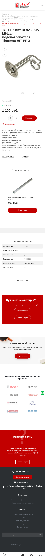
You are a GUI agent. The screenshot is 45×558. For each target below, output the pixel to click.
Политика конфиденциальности (22, 500)
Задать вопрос (22, 318)
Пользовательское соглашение (22, 503)
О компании (22, 495)
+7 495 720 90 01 (22, 472)
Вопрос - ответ (22, 527)
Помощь (22, 509)
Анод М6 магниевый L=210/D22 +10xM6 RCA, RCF (21, 198)
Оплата (22, 517)
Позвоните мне (22, 310)
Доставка (25, 156)
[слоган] (22, 5)
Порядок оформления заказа (22, 514)
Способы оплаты (8, 156)
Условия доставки (22, 521)
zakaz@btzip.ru (22, 482)
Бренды (22, 524)
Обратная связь (23, 356)
